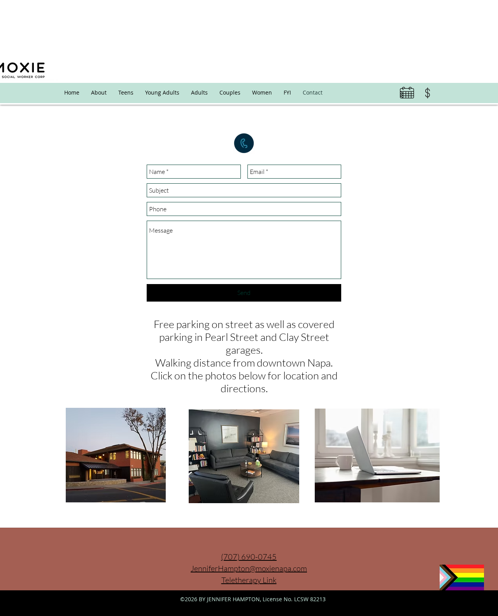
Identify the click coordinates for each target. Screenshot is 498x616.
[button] (287, 92)
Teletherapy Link (249, 580)
